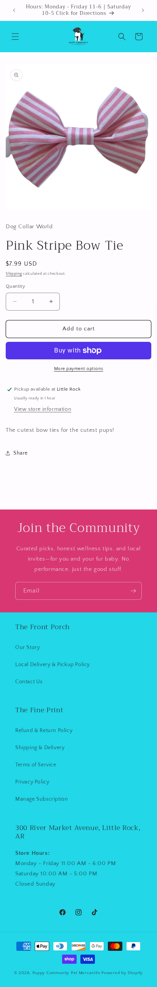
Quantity (15, 286)
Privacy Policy (32, 782)
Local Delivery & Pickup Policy (52, 665)
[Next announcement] (143, 10)
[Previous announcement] (14, 10)
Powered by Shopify (122, 973)
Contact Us (29, 682)
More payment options (78, 368)
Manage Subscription (41, 799)
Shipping (14, 274)
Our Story (27, 647)
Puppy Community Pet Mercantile (66, 973)
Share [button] (20, 453)
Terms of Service (35, 765)
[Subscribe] (133, 591)
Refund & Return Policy (43, 730)
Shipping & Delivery (39, 748)
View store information (42, 409)
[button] (15, 36)
